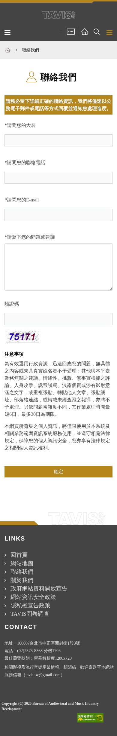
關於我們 (21, 580)
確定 (58, 471)
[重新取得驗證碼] (22, 336)
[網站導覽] (70, 31)
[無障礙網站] (90, 717)
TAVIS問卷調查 (29, 614)
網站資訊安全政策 (33, 597)
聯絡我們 (30, 50)
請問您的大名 (21, 125)
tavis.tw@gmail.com (43, 674)
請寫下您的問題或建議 (31, 237)
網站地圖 (21, 563)
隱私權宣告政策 (30, 605)
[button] (96, 31)
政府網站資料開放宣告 (39, 588)
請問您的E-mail (23, 199)
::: (61, 31)
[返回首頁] (84, 31)
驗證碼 (11, 303)
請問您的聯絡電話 (26, 162)
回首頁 (19, 555)
